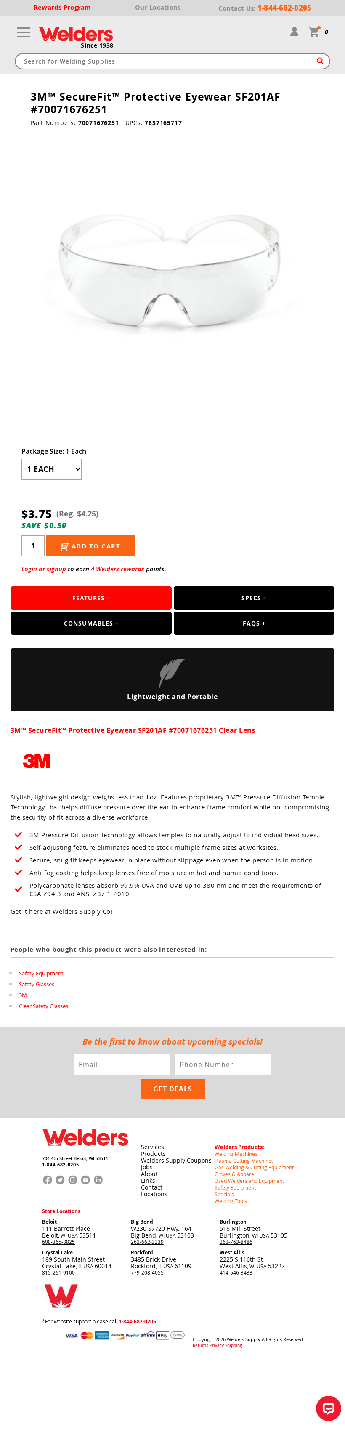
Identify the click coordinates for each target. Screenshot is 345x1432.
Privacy (217, 1346)
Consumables (88, 623)
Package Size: (53, 451)
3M (23, 995)
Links (148, 1180)
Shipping (233, 1346)
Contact (151, 1187)
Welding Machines (236, 1153)
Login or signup (43, 568)
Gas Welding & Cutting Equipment (254, 1167)
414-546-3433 (236, 1272)
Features (88, 598)
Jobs (147, 1167)
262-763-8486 (236, 1241)
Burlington (233, 1221)
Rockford (142, 1252)
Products (153, 1154)
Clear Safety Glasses (43, 1006)
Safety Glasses (36, 984)
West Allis (232, 1252)
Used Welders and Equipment (249, 1180)
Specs (251, 598)
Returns (200, 1346)
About (149, 1174)
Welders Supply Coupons (176, 1160)
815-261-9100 (58, 1272)
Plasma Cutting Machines (244, 1160)
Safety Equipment (41, 973)
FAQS (251, 623)
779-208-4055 (147, 1272)
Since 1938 (97, 45)
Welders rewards (120, 568)
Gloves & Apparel (235, 1174)
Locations (154, 1194)
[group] (173, 278)
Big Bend (142, 1221)
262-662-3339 (147, 1241)
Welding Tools (231, 1201)
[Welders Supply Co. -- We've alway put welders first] (85, 1152)
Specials (224, 1194)
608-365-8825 (58, 1241)
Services (152, 1147)
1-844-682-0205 (60, 1164)
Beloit (49, 1221)
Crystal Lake (57, 1252)
